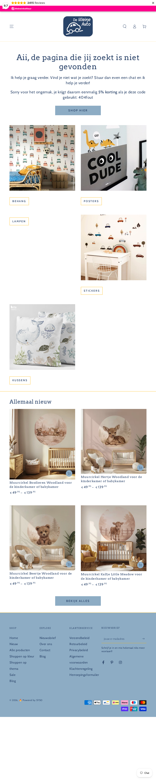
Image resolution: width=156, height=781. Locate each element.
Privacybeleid (78, 650)
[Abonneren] (144, 639)
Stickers (92, 290)
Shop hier (78, 110)
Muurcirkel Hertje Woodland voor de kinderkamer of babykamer (111, 479)
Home (14, 638)
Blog (13, 681)
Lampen (19, 221)
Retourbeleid (78, 644)
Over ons (46, 644)
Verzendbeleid (79, 638)
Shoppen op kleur (22, 656)
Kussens (20, 380)
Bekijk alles (78, 601)
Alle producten (20, 650)
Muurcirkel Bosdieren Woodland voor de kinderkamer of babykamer (41, 485)
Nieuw (14, 644)
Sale (12, 675)
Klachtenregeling (81, 669)
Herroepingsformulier (84, 675)
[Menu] (12, 26)
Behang (19, 201)
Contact (45, 650)
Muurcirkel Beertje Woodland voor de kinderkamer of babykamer (41, 575)
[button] (125, 26)
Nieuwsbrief (48, 638)
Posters (91, 201)
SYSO (39, 700)
